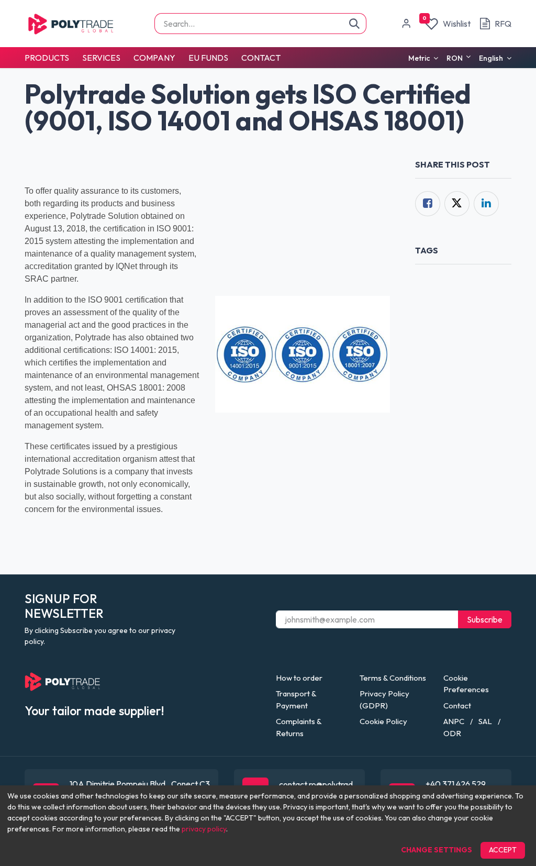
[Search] (354, 23)
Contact (457, 705)
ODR (452, 733)
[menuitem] (49, 57)
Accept (503, 849)
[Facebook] (427, 203)
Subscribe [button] (484, 619)
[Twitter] (457, 203)
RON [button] (455, 58)
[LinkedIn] (486, 203)
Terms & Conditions (393, 678)
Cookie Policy (383, 721)
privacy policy (204, 829)
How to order (299, 678)
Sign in (406, 23)
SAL (485, 721)
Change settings (436, 849)
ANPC (453, 721)
